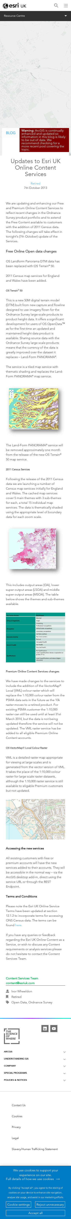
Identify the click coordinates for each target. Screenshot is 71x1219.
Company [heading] (10, 1065)
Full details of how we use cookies (30, 1179)
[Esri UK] (14, 6)
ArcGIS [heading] (8, 1051)
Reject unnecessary (50, 1204)
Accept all (35, 1213)
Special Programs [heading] (15, 1072)
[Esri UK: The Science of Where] (12, 1036)
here (18, 925)
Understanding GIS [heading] (16, 1058)
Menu (36, 16)
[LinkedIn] (45, 1028)
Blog (11, 133)
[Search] (56, 5)
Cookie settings (18, 1204)
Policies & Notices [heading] (15, 1079)
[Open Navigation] (66, 5)
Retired (35, 183)
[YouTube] (53, 1028)
